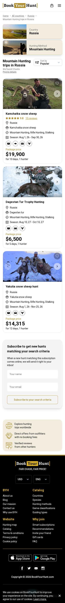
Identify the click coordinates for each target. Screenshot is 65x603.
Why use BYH (10, 512)
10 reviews (31, 118)
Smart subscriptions (44, 524)
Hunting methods (42, 504)
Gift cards (38, 537)
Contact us (9, 508)
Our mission (9, 504)
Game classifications (44, 508)
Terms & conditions (13, 533)
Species (37, 500)
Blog (5, 500)
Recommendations (43, 529)
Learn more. (40, 599)
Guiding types (40, 512)
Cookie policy (10, 541)
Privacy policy (10, 537)
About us (8, 495)
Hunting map (10, 524)
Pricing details (9, 72)
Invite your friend (42, 533)
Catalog (7, 529)
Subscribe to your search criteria (32, 399)
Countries (38, 495)
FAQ (35, 541)
